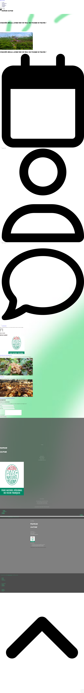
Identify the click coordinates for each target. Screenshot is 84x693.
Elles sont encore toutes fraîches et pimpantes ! (7, 398)
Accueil (4, 510)
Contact (82, 515)
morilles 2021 (2, 376)
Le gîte (4, 510)
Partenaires (3, 590)
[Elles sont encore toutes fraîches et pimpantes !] (16, 396)
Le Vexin (3, 579)
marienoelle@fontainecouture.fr (34, 534)
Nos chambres (4, 583)
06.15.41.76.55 (32, 533)
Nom (1, 405)
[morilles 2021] (16, 375)
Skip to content (2, 0)
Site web (1, 408)
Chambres (3, 512)
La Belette (3, 585)
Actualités (81, 514)
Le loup (3, 512)
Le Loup (3, 584)
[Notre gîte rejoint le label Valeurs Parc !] (16, 353)
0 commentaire (4, 325)
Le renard (3, 513)
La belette (3, 513)
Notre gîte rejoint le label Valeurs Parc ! (6, 355)
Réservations (5, 511)
